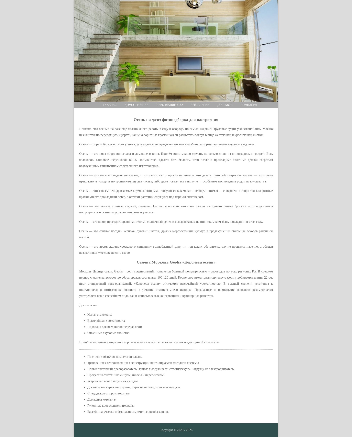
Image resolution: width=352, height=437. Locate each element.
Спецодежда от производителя (108, 393)
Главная (110, 105)
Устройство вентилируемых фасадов (112, 381)
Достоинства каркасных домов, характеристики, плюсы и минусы (133, 387)
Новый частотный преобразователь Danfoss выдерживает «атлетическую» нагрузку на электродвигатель (160, 369)
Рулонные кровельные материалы (110, 405)
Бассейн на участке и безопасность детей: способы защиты (128, 411)
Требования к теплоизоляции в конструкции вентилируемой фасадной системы (143, 363)
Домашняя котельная (101, 399)
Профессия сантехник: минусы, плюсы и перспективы (125, 375)
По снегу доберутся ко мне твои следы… (115, 356)
